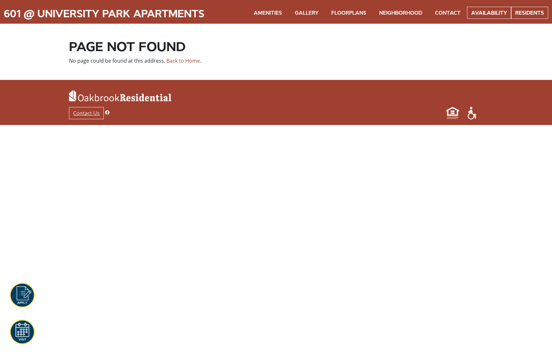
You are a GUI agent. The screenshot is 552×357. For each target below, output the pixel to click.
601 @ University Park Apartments (104, 14)
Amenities (268, 12)
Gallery (306, 12)
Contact (448, 12)
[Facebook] (107, 112)
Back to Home (183, 60)
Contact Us (86, 113)
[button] (22, 295)
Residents (529, 12)
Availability (489, 12)
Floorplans (348, 12)
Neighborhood (400, 12)
